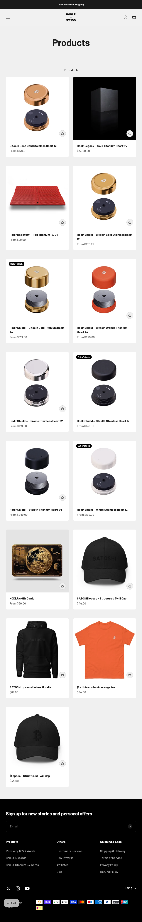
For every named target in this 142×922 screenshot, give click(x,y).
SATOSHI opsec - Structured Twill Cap (101, 598)
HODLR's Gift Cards (22, 598)
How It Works (65, 857)
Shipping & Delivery (113, 851)
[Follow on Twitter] (8, 888)
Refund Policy (109, 871)
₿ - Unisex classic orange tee (96, 687)
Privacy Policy (109, 864)
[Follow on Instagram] (17, 888)
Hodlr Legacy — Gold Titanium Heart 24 (102, 145)
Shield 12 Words (16, 857)
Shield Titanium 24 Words (22, 864)
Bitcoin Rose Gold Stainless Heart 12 (33, 145)
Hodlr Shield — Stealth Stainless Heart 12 (103, 421)
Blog (59, 871)
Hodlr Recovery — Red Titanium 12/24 (34, 234)
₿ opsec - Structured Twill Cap (30, 775)
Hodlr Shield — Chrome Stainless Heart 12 (36, 421)
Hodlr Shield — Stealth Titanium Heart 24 (36, 509)
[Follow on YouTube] (27, 888)
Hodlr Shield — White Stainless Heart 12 (102, 509)
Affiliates (62, 864)
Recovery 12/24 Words (20, 851)
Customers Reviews (69, 851)
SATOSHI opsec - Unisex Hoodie (30, 687)
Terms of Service (111, 857)
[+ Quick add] (62, 133)
